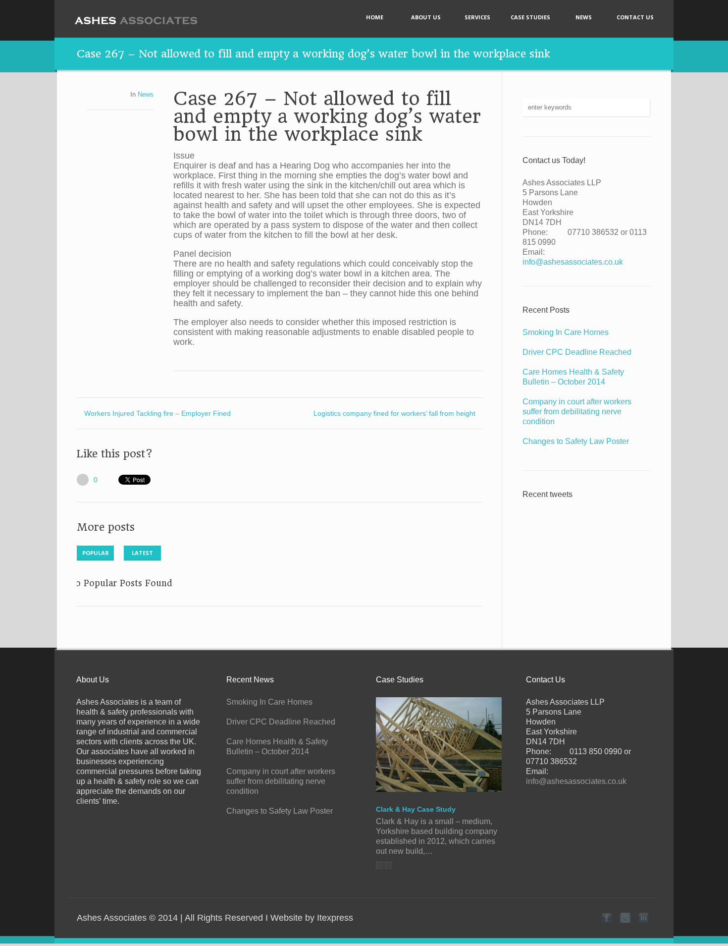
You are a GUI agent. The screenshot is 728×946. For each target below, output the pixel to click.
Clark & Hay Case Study (416, 809)
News (146, 94)
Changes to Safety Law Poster (575, 441)
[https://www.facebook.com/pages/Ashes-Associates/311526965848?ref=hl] (606, 917)
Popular (95, 552)
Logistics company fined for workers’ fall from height (394, 413)
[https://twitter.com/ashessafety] (625, 917)
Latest (142, 552)
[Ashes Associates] (136, 20)
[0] (83, 480)
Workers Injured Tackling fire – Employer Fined (157, 413)
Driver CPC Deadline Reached (576, 352)
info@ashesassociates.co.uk (572, 262)
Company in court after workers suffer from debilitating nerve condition (576, 411)
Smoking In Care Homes (565, 332)
